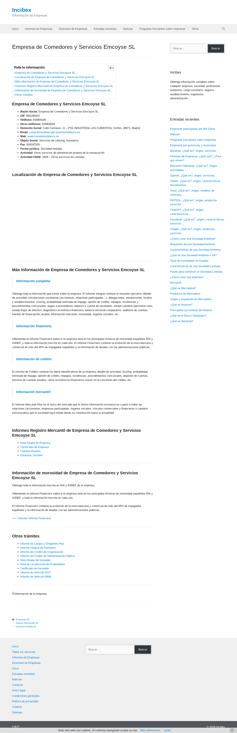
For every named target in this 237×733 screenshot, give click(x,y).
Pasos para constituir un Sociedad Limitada (196, 271)
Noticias (128, 28)
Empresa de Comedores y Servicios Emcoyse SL (45, 72)
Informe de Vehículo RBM (35, 576)
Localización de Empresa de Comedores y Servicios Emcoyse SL (54, 77)
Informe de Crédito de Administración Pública (47, 556)
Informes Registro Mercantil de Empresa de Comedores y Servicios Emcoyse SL (64, 86)
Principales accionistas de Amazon (191, 310)
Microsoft (175, 282)
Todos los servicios (23, 651)
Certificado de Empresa (34, 447)
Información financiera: (34, 326)
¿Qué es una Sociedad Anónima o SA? (193, 255)
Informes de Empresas (38, 28)
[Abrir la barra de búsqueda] (223, 29)
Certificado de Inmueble (34, 568)
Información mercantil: (33, 392)
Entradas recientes (105, 28)
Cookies (17, 706)
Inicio (15, 28)
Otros (195, 28)
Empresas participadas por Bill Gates (192, 128)
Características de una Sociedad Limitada (195, 266)
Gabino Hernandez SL (27, 623)
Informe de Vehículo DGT (35, 572)
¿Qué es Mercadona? (183, 288)
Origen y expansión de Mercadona (190, 299)
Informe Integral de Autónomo (38, 547)
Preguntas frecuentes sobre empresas (162, 28)
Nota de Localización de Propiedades (42, 564)
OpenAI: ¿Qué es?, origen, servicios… (193, 175)
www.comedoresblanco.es (43, 136)
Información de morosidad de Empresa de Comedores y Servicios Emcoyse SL (63, 90)
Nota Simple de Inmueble (35, 560)
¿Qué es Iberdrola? (181, 321)
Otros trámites (24, 94)
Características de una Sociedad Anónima (195, 249)
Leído (167, 730)
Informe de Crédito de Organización (41, 551)
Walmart (175, 134)
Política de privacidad (25, 701)
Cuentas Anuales (30, 451)
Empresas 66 (22, 619)
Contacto (17, 684)
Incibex (21, 10)
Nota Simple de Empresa (35, 442)
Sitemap (17, 712)
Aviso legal (18, 690)
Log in (15, 726)
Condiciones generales (26, 695)
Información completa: (33, 281)
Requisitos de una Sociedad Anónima (192, 244)
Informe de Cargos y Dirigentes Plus (42, 543)
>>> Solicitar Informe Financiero (31, 518)
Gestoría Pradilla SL (26, 626)
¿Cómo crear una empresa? (187, 277)
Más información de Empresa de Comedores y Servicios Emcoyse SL (57, 81)
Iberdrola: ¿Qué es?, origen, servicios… (194, 150)
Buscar (216, 48)
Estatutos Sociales (31, 455)
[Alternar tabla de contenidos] (109, 68)
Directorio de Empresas (73, 28)
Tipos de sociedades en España (189, 260)
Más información (150, 730)
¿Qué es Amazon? (181, 304)
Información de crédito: (34, 359)
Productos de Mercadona (185, 293)
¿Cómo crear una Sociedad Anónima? (193, 238)
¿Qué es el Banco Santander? (188, 315)
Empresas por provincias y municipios (193, 145)
